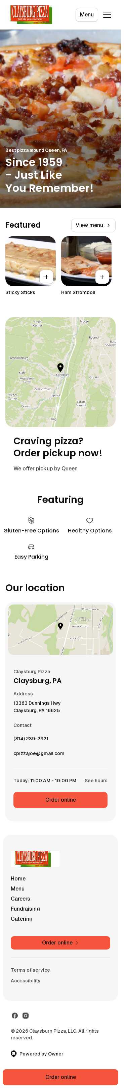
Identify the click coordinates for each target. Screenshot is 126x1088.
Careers (20, 898)
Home (18, 878)
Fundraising (25, 908)
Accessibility (26, 981)
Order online (60, 799)
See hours (96, 781)
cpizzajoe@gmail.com (39, 755)
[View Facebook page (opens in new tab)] (15, 1016)
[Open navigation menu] (107, 14)
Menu (87, 14)
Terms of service (30, 970)
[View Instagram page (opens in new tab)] (26, 1016)
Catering (22, 918)
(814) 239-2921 (30, 740)
